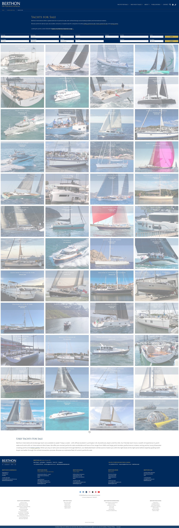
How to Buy (111, 507)
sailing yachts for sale (89, 23)
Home (3, 10)
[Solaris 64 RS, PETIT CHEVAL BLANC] (67, 124)
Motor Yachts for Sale (23, 505)
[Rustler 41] (67, 253)
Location (62, 39)
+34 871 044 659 (76, 480)
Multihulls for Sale (23, 507)
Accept (119, 527)
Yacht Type (3, 35)
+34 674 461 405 (112, 480)
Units (61, 35)
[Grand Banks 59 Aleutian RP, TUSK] (22, 286)
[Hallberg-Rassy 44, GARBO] (22, 253)
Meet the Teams (111, 503)
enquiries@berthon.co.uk (125, 464)
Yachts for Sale (122, 4)
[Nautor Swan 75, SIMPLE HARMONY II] (156, 189)
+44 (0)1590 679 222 (38, 464)
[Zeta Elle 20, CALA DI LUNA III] (67, 415)
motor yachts (35, 448)
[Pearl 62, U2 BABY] (22, 156)
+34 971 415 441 (40, 479)
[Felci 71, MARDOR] (22, 221)
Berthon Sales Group (11, 10)
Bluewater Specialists (23, 518)
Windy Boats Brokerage (23, 511)
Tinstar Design (91, 522)
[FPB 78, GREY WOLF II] (22, 60)
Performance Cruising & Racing (23, 506)
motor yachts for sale (102, 23)
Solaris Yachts (67, 503)
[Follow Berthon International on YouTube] (98, 492)
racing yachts (114, 23)
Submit (171, 41)
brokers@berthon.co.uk (50, 464)
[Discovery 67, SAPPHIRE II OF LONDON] (112, 286)
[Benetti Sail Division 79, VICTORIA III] (67, 318)
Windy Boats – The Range (23, 513)
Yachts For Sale (23, 502)
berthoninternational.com (63, 464)
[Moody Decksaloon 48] (67, 350)
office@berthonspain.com (43, 480)
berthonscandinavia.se (7, 480)
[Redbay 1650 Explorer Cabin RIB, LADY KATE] (112, 350)
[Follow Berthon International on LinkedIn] (83, 492)
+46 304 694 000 (6, 477)
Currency (107, 35)
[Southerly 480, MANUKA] (156, 318)
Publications (155, 4)
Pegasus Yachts (67, 506)
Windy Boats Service (23, 514)
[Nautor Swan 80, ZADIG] (112, 156)
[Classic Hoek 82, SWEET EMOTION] (112, 382)
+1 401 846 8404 (147, 477)
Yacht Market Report (155, 505)
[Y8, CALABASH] (67, 60)
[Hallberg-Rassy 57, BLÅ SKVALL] (156, 124)
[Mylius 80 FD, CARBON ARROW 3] (22, 92)
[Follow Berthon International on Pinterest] (95, 492)
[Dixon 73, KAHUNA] (22, 382)
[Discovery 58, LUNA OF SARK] (22, 318)
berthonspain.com (41, 483)
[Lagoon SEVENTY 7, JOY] (67, 92)
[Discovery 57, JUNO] (67, 286)
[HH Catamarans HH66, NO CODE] (156, 92)
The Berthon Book (155, 503)
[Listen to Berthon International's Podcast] (86, 492)
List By (151, 35)
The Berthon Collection (155, 506)
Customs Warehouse (23, 517)
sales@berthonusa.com (149, 479)
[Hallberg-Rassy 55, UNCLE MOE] (22, 415)
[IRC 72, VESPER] (156, 60)
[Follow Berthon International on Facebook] (80, 492)
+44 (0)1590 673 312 (113, 464)
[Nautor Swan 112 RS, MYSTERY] (112, 60)
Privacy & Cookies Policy (111, 510)
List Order (152, 39)
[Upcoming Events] (173, 4)
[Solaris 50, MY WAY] (156, 350)
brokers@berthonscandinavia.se (9, 479)
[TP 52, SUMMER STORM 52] (22, 350)
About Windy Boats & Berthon (23, 515)
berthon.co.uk (135, 464)
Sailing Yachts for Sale (23, 503)
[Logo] (11, 4)
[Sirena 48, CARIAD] (156, 221)
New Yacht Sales (136, 4)
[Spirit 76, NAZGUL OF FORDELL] (156, 156)
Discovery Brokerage (23, 509)
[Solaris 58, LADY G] (112, 318)
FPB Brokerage (23, 510)
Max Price (122, 39)
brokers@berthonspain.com (79, 482)
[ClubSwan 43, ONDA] (67, 382)
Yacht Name (33, 35)
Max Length (77, 39)
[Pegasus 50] (67, 221)
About (146, 4)
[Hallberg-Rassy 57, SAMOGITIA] (67, 156)
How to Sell (111, 506)
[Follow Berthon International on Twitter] (92, 492)
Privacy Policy (111, 527)
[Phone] (175, 4)
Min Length (77, 35)
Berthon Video (156, 510)
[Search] (170, 4)
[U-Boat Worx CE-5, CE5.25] (156, 415)
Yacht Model (3, 39)
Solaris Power (67, 505)
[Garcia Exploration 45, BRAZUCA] (156, 286)
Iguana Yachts (67, 507)
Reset (171, 36)
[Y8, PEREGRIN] (22, 189)
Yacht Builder (33, 39)
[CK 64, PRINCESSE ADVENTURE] (112, 415)
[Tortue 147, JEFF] (156, 382)
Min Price (122, 35)
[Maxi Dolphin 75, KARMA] (112, 92)
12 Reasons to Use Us (111, 505)
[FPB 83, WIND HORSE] (22, 124)
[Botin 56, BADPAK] (156, 253)
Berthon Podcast (155, 509)
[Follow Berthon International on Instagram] (89, 492)
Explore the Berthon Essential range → (62, 28)
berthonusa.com (147, 480)
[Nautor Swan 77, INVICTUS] (112, 221)
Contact (165, 4)
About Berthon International (112, 502)
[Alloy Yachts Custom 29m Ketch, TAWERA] (112, 189)
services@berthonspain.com (43, 482)
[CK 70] (112, 124)
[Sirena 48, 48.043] (67, 189)
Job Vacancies (111, 509)
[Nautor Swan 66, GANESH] (112, 253)
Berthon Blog (155, 507)
